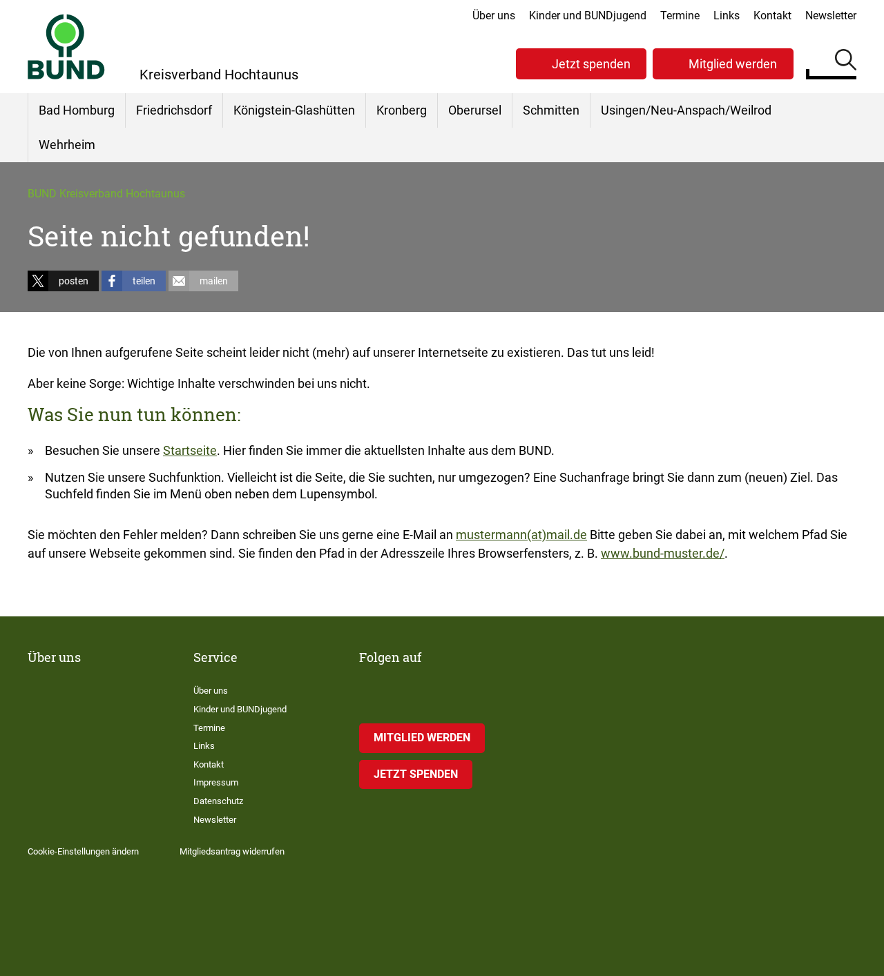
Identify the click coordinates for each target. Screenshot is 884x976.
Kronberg (401, 110)
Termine (680, 15)
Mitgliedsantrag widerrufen (232, 851)
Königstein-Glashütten (294, 110)
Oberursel (474, 110)
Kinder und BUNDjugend (587, 15)
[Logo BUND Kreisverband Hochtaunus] (66, 46)
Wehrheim (67, 144)
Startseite (190, 450)
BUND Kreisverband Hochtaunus (106, 193)
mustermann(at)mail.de (521, 534)
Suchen (845, 62)
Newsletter (830, 15)
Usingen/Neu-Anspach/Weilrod (686, 110)
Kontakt (772, 15)
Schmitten (551, 110)
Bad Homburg (77, 110)
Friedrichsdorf (174, 110)
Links (726, 15)
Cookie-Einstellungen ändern (83, 851)
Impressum (215, 782)
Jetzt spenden (591, 64)
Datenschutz (218, 801)
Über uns (493, 15)
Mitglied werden (733, 64)
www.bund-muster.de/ (662, 553)
